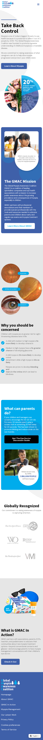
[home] (7, 4)
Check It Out (10, 661)
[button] (38, 4)
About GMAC (7, 699)
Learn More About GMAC (20, 226)
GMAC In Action (8, 705)
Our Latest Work (8, 715)
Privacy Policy (7, 720)
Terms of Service (8, 730)
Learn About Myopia (14, 66)
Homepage (6, 695)
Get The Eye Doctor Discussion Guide (21, 439)
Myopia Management (10, 709)
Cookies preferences (10, 725)
